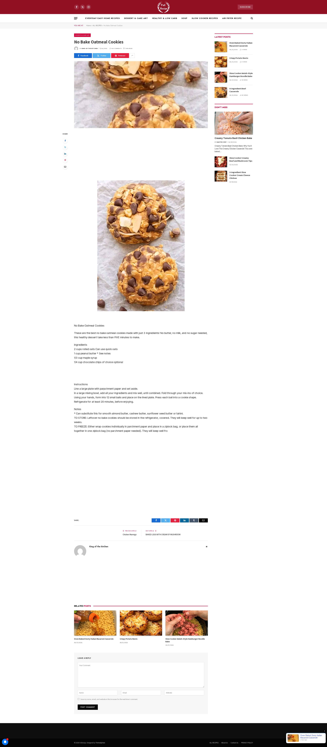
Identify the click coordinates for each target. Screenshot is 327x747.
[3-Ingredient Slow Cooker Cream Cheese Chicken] (221, 176)
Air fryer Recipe (232, 18)
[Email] (65, 166)
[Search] (251, 18)
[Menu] (75, 18)
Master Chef (221, 142)
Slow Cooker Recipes (205, 18)
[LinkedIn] (65, 153)
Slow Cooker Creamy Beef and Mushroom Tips (240, 159)
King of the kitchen (90, 48)
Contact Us (234, 743)
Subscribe (245, 7)
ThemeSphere (100, 743)
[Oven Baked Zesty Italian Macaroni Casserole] (95, 623)
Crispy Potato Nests (128, 639)
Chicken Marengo (130, 534)
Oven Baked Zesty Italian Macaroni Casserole (94, 639)
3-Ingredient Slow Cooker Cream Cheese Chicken (239, 175)
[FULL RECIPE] (163, 7)
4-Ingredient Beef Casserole (237, 90)
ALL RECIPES (97, 25)
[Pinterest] (65, 160)
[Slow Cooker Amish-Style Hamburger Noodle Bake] (186, 623)
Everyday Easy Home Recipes (102, 18)
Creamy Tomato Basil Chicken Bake (234, 138)
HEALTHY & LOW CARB (164, 18)
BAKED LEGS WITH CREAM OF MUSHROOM (163, 534)
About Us (224, 743)
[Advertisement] (141, 154)
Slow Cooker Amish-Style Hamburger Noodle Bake (185, 640)
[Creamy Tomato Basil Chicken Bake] (234, 123)
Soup (184, 18)
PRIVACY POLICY (247, 743)
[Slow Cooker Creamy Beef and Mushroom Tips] (221, 161)
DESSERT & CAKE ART (136, 18)
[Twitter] (65, 147)
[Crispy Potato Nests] (141, 623)
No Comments (117, 48)
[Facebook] (65, 140)
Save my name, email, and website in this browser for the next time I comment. (109, 699)
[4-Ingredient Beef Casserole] (221, 92)
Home (88, 25)
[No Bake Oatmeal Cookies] (141, 94)
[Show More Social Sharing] (132, 55)
